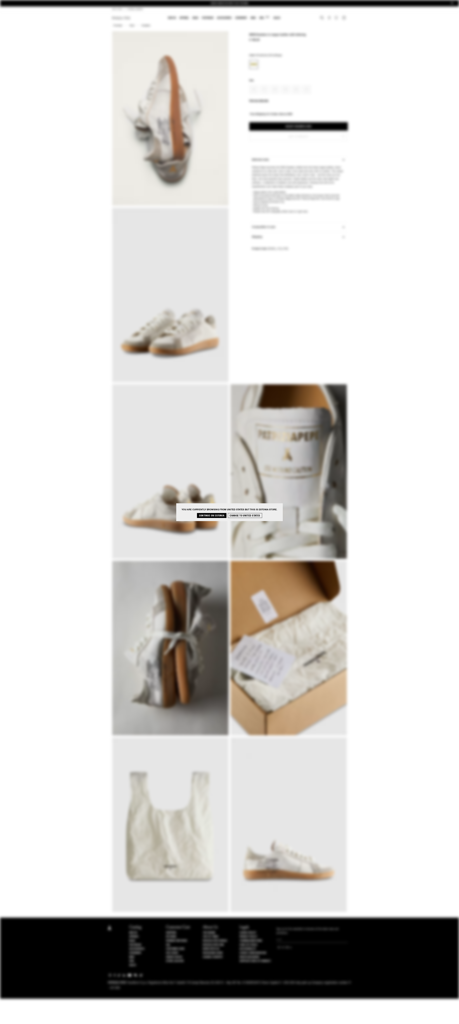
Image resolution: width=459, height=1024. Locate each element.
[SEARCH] (322, 18)
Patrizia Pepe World (215, 940)
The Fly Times (211, 936)
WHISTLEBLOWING (249, 957)
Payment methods (176, 940)
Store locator (175, 961)
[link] (253, 64)
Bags (195, 18)
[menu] (224, 18)
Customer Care (175, 949)
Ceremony (241, 18)
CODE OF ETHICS (248, 945)
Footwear (207, 18)
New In (172, 18)
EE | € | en (117, 9)
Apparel (184, 18)
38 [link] (275, 89)
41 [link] (307, 89)
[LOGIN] (329, 18)
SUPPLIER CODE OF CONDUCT (255, 961)
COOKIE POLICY (248, 932)
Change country (213, 957)
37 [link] (264, 89)
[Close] (452, 3)
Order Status (174, 957)
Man (253, 18)
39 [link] (285, 89)
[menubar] (224, 18)
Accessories (224, 18)
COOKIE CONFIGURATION (253, 953)
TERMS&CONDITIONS (251, 940)
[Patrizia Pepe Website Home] (121, 18)
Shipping (171, 932)
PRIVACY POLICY (248, 936)
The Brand (209, 932)
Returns (171, 936)
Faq (168, 945)
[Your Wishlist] (337, 18)
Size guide (172, 953)
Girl (264, 17)
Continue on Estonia (211, 515)
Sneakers (145, 26)
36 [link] (254, 89)
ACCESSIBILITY (248, 949)
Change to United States (245, 515)
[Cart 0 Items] (344, 18)
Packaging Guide (213, 953)
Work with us (211, 949)
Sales (276, 18)
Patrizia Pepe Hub (213, 945)
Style (131, 26)
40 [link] (296, 89)
